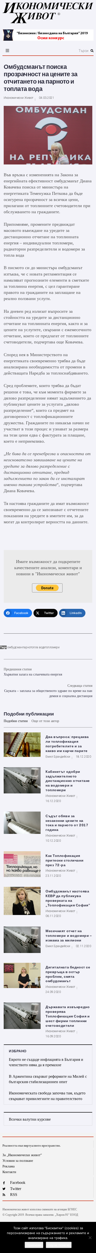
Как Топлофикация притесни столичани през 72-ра (64, 860)
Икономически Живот (18, 98)
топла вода (38, 647)
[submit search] (92, 50)
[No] (89, 1237)
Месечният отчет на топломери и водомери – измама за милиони (69, 935)
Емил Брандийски (58, 756)
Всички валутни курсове (30, 1119)
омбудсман (14, 647)
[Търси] (62, 51)
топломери (52, 647)
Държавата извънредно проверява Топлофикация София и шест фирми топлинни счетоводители (68, 1016)
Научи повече (59, 1245)
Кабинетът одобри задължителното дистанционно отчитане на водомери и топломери (68, 781)
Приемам (34, 1245)
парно (26, 647)
